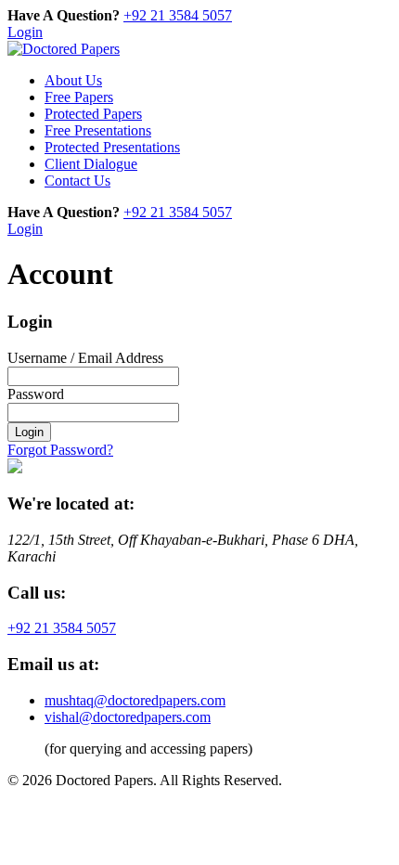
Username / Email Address (85, 358)
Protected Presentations (112, 147)
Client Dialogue (91, 164)
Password (35, 394)
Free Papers (79, 97)
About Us (73, 80)
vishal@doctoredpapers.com (128, 717)
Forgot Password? (60, 450)
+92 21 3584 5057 (177, 15)
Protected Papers (93, 114)
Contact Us (77, 180)
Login (25, 32)
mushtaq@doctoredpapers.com (135, 700)
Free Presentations (98, 130)
